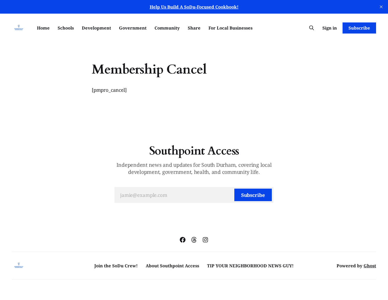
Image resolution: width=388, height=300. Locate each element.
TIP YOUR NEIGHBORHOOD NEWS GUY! (250, 265)
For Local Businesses (230, 28)
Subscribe (359, 28)
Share (194, 28)
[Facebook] (182, 240)
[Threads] (194, 240)
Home (43, 28)
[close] (381, 6)
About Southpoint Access (172, 265)
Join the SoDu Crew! (116, 265)
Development (96, 28)
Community (167, 28)
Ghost (370, 265)
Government (133, 28)
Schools (66, 28)
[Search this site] (311, 27)
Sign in (329, 28)
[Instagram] (205, 240)
